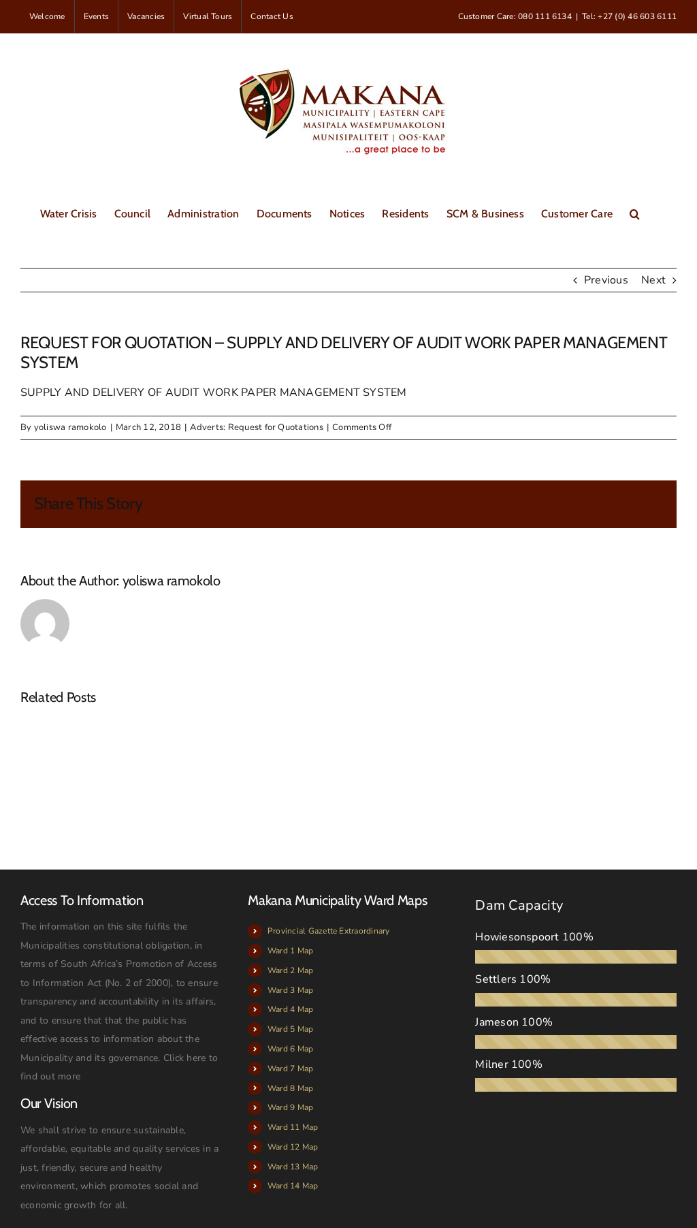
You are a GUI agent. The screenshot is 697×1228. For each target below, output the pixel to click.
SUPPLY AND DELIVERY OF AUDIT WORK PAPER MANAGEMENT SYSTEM (213, 392)
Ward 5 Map (290, 1029)
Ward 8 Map (290, 1088)
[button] (635, 212)
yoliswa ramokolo (70, 427)
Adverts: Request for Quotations (256, 427)
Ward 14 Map (293, 1185)
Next (653, 280)
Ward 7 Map (290, 1068)
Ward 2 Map (290, 970)
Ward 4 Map (290, 1009)
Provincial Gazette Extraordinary (329, 930)
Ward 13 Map (293, 1166)
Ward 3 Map (290, 990)
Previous (606, 280)
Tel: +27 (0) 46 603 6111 (629, 16)
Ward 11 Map (293, 1127)
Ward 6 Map (290, 1048)
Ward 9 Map (290, 1107)
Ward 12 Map (293, 1146)
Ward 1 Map (290, 950)
